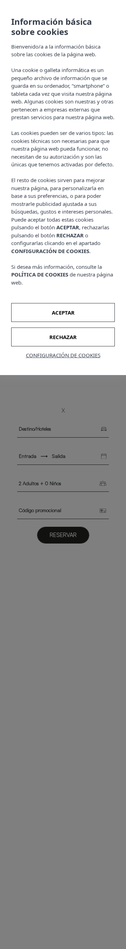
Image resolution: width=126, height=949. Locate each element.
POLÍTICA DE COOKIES (39, 274)
